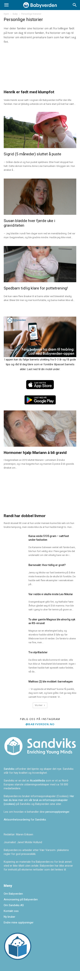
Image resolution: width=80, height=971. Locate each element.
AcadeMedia (38, 780)
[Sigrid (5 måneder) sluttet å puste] (40, 130)
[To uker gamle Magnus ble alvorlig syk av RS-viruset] (14, 624)
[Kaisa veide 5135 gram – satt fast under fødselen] (14, 540)
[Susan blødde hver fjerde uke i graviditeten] (40, 197)
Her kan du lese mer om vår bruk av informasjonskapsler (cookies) (39, 800)
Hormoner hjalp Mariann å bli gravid (35, 452)
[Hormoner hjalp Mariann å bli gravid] (40, 428)
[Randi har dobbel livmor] (40, 492)
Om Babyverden (13, 893)
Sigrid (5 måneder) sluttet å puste (32, 154)
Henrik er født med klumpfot (29, 92)
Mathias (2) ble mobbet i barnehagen (50, 681)
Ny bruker (9, 916)
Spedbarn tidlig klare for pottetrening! (36, 288)
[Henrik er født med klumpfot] (40, 68)
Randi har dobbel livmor (25, 516)
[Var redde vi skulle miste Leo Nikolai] (14, 598)
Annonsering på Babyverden (21, 899)
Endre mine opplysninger (18, 922)
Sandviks (9, 769)
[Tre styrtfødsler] (14, 656)
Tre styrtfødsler (38, 652)
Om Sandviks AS (14, 905)
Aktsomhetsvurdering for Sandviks (25, 819)
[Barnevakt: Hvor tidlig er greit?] (14, 569)
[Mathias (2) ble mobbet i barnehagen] (14, 686)
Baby (15, 14)
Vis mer (39, 705)
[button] (6, 5)
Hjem (6, 14)
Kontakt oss (11, 911)
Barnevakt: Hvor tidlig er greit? (47, 565)
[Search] (75, 5)
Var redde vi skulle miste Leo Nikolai (50, 594)
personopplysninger (57, 811)
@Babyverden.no (40, 724)
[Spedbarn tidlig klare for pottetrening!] (40, 264)
